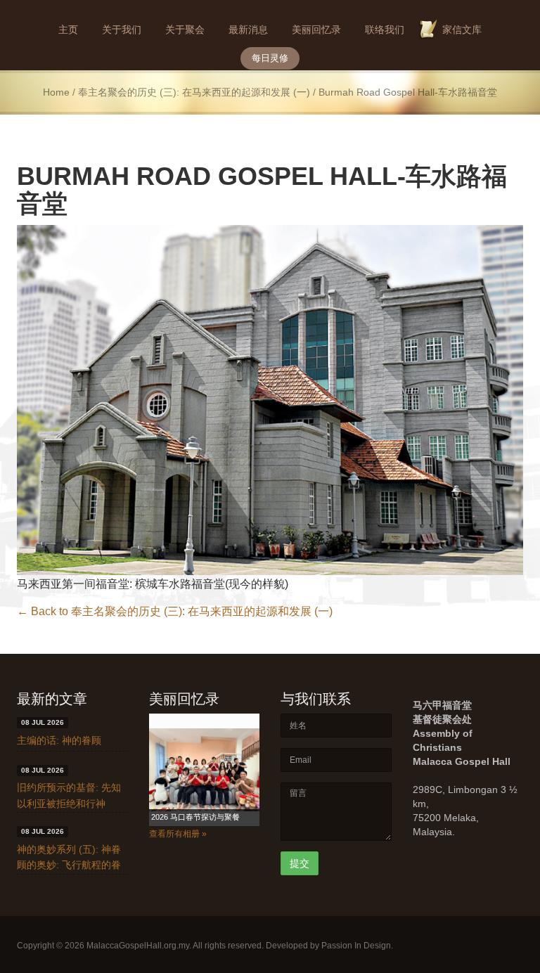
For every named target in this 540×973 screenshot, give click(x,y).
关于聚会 (185, 29)
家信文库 (462, 29)
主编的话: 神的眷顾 (59, 740)
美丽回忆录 (316, 29)
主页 (68, 29)
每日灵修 (270, 58)
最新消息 (248, 29)
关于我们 (121, 29)
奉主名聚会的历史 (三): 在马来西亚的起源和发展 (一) (194, 92)
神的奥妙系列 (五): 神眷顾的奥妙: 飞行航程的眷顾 (69, 865)
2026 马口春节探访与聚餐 (195, 817)
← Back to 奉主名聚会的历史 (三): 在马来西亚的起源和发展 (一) (175, 611)
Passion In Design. (357, 946)
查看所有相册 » (178, 834)
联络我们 (384, 29)
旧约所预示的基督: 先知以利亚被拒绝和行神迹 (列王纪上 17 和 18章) (72, 803)
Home (56, 92)
